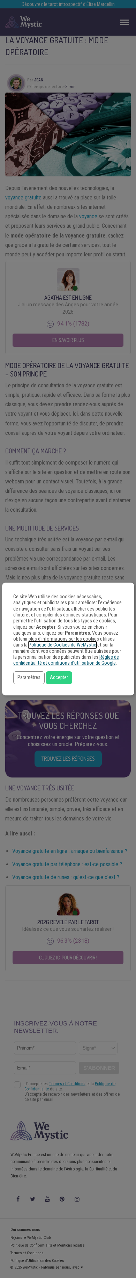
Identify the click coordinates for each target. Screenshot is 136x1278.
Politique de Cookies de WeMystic (62, 645)
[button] (29, 677)
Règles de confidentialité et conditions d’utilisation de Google (66, 660)
